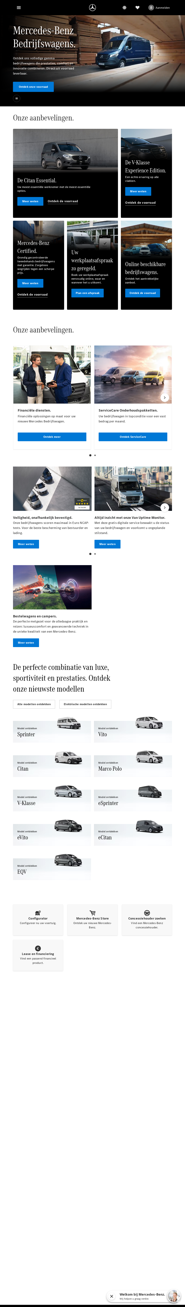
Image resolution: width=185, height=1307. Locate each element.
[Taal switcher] (124, 7)
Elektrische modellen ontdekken (85, 704)
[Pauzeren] (16, 98)
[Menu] (19, 7)
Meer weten (30, 201)
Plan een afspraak (87, 293)
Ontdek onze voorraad (33, 87)
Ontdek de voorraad (63, 201)
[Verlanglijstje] (137, 7)
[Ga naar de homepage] (92, 7)
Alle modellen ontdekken (34, 704)
